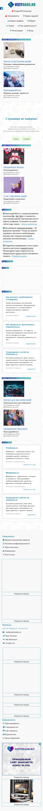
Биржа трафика (16, 20)
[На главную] (21, 4)
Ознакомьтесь (13, 16)
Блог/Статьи (10, 555)
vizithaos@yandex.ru (13, 632)
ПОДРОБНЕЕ (31, 316)
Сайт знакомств (11, 731)
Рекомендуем (10, 551)
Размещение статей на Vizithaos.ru (17, 353)
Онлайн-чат (10, 643)
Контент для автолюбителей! (18, 400)
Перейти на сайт (29, 464)
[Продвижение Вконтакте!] (21, 418)
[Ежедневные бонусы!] (21, 156)
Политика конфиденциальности (17, 544)
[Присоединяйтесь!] (21, 79)
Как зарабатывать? (28, 25)
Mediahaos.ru (12, 472)
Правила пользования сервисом (17, 540)
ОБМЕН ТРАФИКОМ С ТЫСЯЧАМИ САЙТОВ (15, 39)
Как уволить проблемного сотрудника (19, 298)
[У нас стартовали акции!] (21, 185)
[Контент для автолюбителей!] (21, 389)
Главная (26, 139)
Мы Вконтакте (11, 639)
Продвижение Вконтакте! (16, 428)
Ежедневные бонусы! (14, 167)
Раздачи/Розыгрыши (22, 11)
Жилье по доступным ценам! (17, 61)
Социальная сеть (11, 727)
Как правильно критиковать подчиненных (20, 325)
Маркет (32, 20)
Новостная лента (11, 547)
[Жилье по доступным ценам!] (21, 50)
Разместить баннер (21, 594)
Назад (16, 139)
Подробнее (31, 369)
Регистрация (17, 30)
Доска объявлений (12, 738)
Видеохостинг (10, 734)
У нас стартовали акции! (15, 196)
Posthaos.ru (12, 447)
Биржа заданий (31, 16)
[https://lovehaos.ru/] (21, 774)
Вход (30, 30)
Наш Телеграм (11, 636)
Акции (11, 25)
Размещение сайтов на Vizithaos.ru (17, 498)
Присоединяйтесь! (12, 90)
